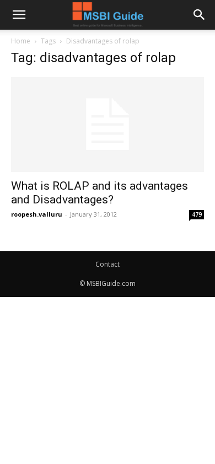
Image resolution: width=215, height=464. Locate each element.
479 (197, 214)
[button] (18, 15)
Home (20, 41)
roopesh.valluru (36, 214)
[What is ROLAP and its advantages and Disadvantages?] (107, 124)
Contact (107, 264)
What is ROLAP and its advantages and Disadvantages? (99, 192)
